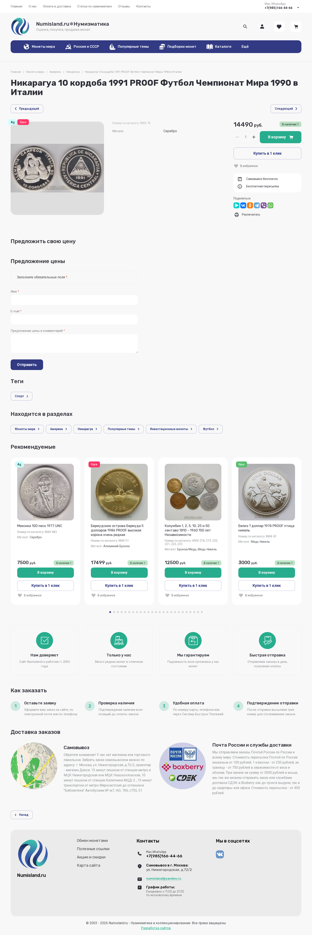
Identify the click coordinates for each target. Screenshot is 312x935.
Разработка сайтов (156, 928)
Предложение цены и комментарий (38, 331)
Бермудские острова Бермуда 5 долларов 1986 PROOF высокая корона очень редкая (117, 530)
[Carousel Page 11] (148, 612)
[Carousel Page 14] (160, 612)
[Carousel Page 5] (125, 612)
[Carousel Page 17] (171, 612)
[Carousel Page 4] (121, 612)
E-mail (16, 311)
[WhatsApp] (270, 205)
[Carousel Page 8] (137, 612)
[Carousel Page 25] (202, 612)
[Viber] (264, 205)
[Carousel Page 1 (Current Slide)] (110, 612)
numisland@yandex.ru (163, 878)
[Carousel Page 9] (141, 612)
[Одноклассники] (250, 205)
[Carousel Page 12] (152, 612)
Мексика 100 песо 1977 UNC (39, 526)
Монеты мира (35, 71)
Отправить (27, 364)
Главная (16, 71)
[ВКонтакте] (243, 205)
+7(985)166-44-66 (278, 8)
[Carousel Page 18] (175, 612)
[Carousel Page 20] (183, 612)
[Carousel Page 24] (198, 612)
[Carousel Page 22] (190, 612)
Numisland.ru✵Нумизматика (72, 24)
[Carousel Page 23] (194, 612)
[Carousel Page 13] (156, 612)
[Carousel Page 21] (186, 612)
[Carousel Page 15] (163, 612)
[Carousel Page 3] (118, 612)
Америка (55, 71)
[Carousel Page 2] (114, 612)
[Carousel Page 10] (144, 612)
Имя (15, 291)
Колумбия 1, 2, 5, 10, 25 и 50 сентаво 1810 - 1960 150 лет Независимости (188, 530)
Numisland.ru (31, 875)
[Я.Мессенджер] (236, 205)
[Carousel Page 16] (167, 612)
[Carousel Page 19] (179, 612)
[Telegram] (257, 205)
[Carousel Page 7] (133, 612)
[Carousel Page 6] (129, 612)
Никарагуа (73, 71)
